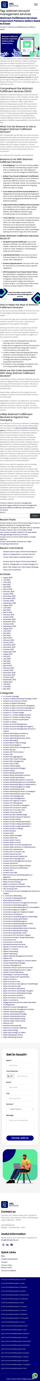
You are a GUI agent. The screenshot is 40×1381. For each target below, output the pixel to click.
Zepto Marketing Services (13, 1037)
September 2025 (9, 603)
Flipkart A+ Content (10, 949)
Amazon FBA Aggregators (13, 757)
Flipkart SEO (7, 958)
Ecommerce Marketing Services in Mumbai (19, 928)
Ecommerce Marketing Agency (15, 921)
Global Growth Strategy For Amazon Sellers (20, 961)
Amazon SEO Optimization (13, 849)
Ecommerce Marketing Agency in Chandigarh (14, 1318)
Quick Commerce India (12, 986)
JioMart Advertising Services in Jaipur (17, 970)
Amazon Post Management (13, 796)
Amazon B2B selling (10, 740)
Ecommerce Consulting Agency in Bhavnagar (20, 917)
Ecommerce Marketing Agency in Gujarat (13, 1291)
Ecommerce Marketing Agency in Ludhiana (14, 1310)
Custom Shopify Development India (16, 886)
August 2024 (8, 628)
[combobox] (10, 1076)
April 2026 (7, 587)
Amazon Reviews (9, 831)
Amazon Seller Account (12, 842)
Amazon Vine (8, 870)
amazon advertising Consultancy (15, 733)
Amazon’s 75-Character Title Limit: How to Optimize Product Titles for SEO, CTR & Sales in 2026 (20, 529)
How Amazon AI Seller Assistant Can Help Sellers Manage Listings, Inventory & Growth (18, 533)
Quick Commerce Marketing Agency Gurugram (15, 1353)
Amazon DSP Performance (13, 752)
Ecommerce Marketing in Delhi (15, 926)
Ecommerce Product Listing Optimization (18, 937)
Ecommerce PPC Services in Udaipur (17, 935)
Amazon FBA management (13, 761)
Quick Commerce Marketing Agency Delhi (13, 1349)
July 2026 (6, 580)
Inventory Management (12, 965)
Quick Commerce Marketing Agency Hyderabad (15, 1345)
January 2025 (8, 617)
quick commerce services (13, 995)
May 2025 (6, 610)
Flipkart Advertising (10, 951)
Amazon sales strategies (12, 835)
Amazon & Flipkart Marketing (14, 703)
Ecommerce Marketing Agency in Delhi (18, 923)
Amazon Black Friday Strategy (14, 743)
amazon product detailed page (15, 815)
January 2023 (8, 670)
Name (9, 1060)
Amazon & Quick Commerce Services (17, 710)
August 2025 (7, 605)
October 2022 (8, 677)
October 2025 (8, 601)
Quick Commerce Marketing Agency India (14, 1326)
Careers (4, 1262)
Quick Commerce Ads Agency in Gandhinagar (20, 984)
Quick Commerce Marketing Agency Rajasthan (15, 1333)
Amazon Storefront (10, 863)
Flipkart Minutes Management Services (18, 956)
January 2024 (8, 642)
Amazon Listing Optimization (14, 777)
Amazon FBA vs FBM (10, 764)
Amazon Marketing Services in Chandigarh (19, 791)
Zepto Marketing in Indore (13, 1035)
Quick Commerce (10, 979)
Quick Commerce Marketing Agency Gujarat (14, 1337)
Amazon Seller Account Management (17, 845)
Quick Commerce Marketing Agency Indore (14, 1368)
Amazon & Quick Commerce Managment (19, 708)
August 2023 (7, 654)
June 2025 (7, 608)
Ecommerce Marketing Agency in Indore (13, 1322)
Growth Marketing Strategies (14, 963)
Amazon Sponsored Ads (12, 854)
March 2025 (7, 612)
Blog (2, 1256)
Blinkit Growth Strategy (12, 882)
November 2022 (9, 675)
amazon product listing (12, 819)
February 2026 (8, 591)
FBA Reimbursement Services (14, 944)
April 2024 (7, 635)
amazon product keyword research (16, 817)
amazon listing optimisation (13, 773)
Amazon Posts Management (14, 798)
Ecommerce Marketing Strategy (15, 930)
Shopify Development (9, 1259)
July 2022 (6, 684)
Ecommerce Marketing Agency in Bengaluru (14, 1314)
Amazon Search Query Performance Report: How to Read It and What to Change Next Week (20, 524)
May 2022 (6, 689)
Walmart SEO (8, 1023)
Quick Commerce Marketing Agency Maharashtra (16, 1341)
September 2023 (9, 652)
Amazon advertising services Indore (16, 738)
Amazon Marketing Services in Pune (16, 794)
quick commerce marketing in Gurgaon (18, 991)
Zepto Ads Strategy (10, 1030)
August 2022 (7, 682)
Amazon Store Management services (17, 861)
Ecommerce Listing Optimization (15, 919)
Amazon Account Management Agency (18, 726)
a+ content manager (11, 696)
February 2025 (8, 615)
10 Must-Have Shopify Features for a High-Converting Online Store (16, 542)
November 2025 (9, 598)
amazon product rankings (13, 828)
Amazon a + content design (13, 713)
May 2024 (6, 633)
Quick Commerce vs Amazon (14, 998)
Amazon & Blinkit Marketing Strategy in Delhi (20, 699)
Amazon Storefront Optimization (15, 868)
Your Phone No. (12, 1071)
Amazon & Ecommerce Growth (15, 701)
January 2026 (8, 594)
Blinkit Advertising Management (15, 879)
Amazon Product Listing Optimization (17, 824)
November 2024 (9, 622)
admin (2, 29)
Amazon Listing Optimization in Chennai (18, 780)
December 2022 (9, 673)
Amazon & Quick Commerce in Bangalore (19, 706)
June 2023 (7, 659)
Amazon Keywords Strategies (14, 768)
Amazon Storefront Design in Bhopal (17, 866)
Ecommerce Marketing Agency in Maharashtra (15, 1295)
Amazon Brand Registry (12, 745)
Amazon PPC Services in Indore (15, 808)
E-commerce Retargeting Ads (14, 898)
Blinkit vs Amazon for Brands (14, 884)
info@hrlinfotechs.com (10, 1240)
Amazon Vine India (10, 872)
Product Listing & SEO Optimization (16, 977)
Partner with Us (20, 1138)
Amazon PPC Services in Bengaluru (16, 805)
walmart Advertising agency (14, 1012)
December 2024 (9, 619)
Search (2, 512)
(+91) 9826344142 (7, 1225)
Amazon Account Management (15, 724)
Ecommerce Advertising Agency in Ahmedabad (21, 907)
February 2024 (8, 640)
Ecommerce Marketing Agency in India (13, 1279)
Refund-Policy (6, 1267)
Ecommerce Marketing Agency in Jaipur (13, 1283)
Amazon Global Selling (11, 766)
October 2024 (8, 624)
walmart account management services (18, 1009)
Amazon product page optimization (16, 826)
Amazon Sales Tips (10, 838)
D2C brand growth (10, 889)
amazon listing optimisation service (16, 775)
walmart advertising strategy (14, 1019)
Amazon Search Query (11, 840)
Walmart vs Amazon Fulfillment (15, 1028)
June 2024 (7, 631)
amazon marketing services (13, 789)
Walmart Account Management (15, 1007)
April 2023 (7, 663)
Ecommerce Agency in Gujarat (15, 910)
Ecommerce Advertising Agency (15, 905)
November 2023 (9, 647)
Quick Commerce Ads (11, 981)
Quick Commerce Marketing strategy (17, 993)
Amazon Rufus (8, 833)
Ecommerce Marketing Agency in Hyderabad (14, 1299)
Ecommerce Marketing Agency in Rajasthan (14, 1287)
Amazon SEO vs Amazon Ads (14, 852)
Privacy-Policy (6, 1265)
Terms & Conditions (8, 1271)
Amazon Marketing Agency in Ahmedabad (19, 782)
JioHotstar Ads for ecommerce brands (18, 968)
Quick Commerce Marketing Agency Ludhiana (15, 1357)
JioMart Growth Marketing (13, 972)
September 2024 (9, 626)
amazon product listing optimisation (17, 821)
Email (9, 1082)
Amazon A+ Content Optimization (16, 719)
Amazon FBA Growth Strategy (14, 759)
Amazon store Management (14, 859)
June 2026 (7, 582)
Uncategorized (8, 1005)
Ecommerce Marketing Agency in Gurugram (14, 1306)
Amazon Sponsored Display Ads (15, 856)
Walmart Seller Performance (14, 1021)
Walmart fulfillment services (18, 508)
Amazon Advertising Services (14, 736)
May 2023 (6, 661)
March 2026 (7, 589)
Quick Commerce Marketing (14, 988)
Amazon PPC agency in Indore (14, 801)
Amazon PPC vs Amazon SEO (14, 810)
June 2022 (7, 686)
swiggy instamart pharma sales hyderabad (19, 1002)
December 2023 (9, 645)
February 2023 (8, 668)
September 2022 (9, 679)
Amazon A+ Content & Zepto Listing (16, 717)
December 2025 (9, 596)
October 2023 (8, 649)
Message (9, 1115)
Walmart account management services (16, 77)
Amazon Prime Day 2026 (12, 812)
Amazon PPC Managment (13, 803)
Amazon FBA (8, 754)
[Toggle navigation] (36, 4)
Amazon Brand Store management (16, 747)
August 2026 (7, 577)
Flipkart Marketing (10, 954)
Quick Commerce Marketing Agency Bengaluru (15, 1360)
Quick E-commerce (10, 1000)
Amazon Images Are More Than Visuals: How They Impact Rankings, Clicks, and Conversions (21, 567)
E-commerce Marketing (12, 896)
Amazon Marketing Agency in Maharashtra (19, 784)
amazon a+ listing (9, 722)
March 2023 (7, 666)
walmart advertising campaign (15, 1014)
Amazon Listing (8, 770)
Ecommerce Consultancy (13, 914)
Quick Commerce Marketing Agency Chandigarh (15, 1364)
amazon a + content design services (17, 715)
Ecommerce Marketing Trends (15, 933)
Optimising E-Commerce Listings (15, 974)
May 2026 (6, 584)
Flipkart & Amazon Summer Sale (15, 947)
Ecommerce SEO (9, 940)
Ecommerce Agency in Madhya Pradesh (18, 912)
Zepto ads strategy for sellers (14, 1032)
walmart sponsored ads (12, 1025)
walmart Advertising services (14, 1016)
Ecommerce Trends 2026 (12, 942)
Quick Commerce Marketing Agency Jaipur (14, 1329)
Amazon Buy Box (9, 750)
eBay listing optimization (12, 900)
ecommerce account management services (20, 903)
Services (10, 1104)
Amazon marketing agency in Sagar (16, 787)
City (7, 1093)
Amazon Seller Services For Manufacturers (19, 847)
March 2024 (7, 638)
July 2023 (6, 656)
